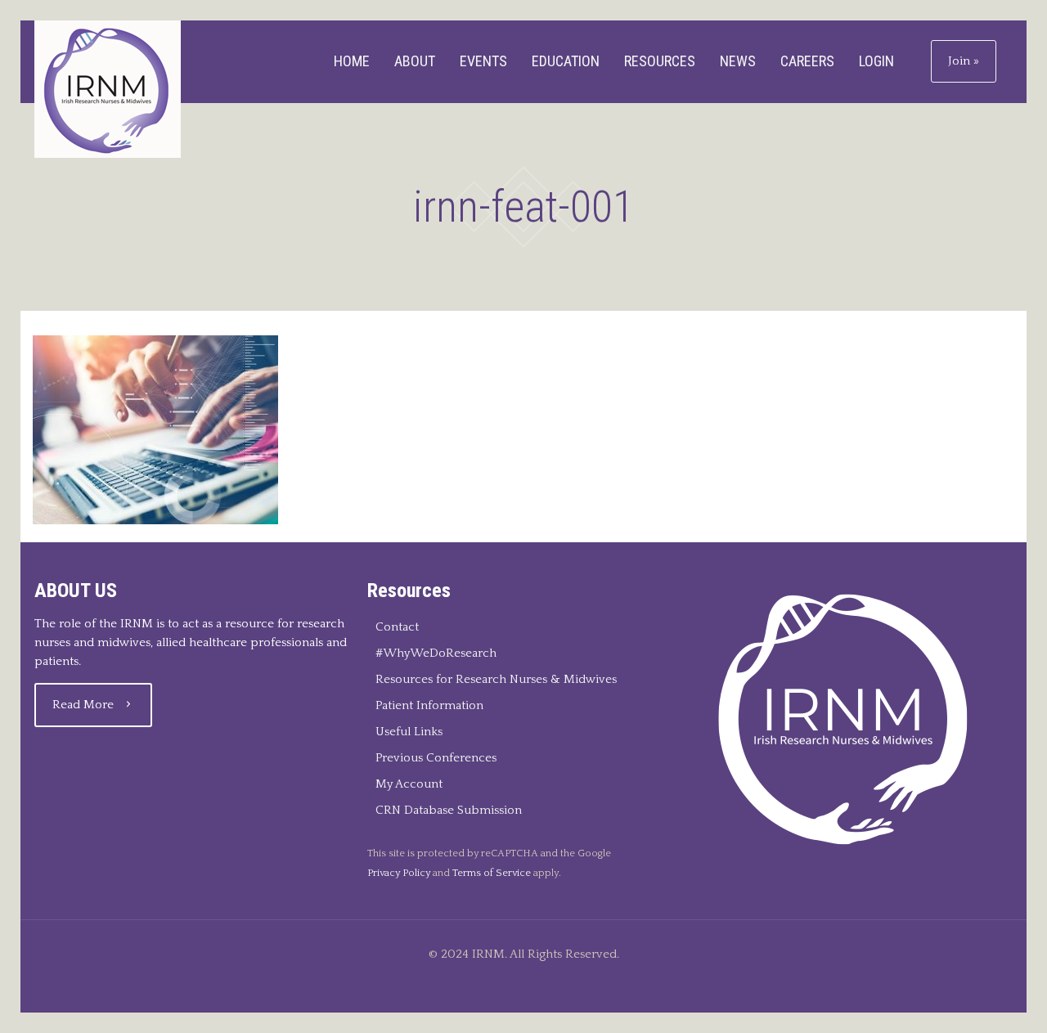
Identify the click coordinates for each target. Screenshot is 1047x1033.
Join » (963, 61)
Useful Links (409, 732)
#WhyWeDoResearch (436, 653)
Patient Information (429, 705)
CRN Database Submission (448, 810)
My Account (409, 784)
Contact (397, 627)
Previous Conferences (436, 758)
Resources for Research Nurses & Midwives (496, 679)
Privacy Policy (398, 872)
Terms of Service (491, 872)
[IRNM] (107, 89)
